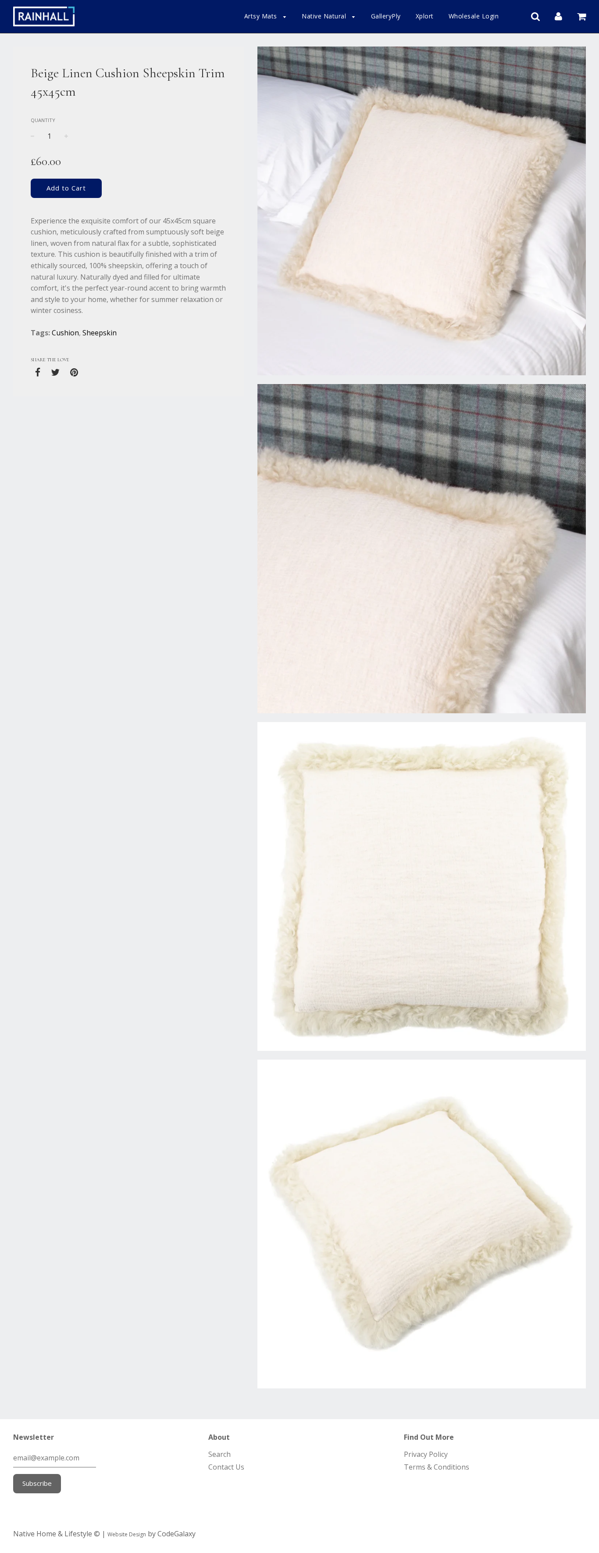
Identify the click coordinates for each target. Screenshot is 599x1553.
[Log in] (558, 16)
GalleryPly (386, 16)
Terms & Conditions (436, 1467)
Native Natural (325, 16)
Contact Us (226, 1467)
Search (219, 1454)
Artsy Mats (261, 16)
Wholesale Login (474, 16)
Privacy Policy (426, 1454)
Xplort (425, 16)
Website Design (126, 1534)
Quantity (43, 120)
